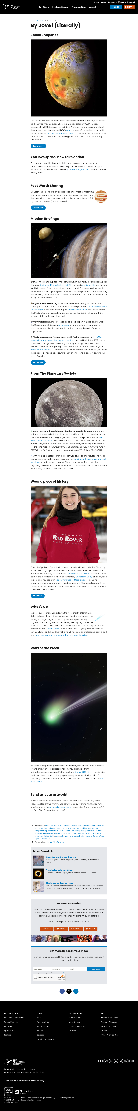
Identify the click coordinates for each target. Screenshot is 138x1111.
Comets (94, 828)
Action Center (75, 1017)
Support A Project (109, 1022)
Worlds (74, 825)
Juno (68, 130)
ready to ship (88, 285)
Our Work (43, 7)
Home (49, 842)
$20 (75, 928)
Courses (40, 1035)
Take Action (79, 7)
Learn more (38, 146)
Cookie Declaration (11, 1102)
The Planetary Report (46, 1039)
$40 (90, 928)
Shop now (37, 595)
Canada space (77, 831)
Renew (123, 2)
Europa (63, 828)
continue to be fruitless (42, 349)
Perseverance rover (77, 309)
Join (116, 7)
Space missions (91, 831)
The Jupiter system (51, 828)
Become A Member (77, 1026)
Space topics (51, 831)
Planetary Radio (52, 825)
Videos (40, 1030)
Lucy (87, 833)
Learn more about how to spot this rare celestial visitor (61, 635)
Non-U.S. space (63, 831)
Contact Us (25, 1080)
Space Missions (11, 1022)
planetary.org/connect (78, 169)
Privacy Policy (60, 973)
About (92, 7)
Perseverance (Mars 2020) (54, 833)
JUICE (52, 836)
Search (132, 2)
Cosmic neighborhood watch (61, 857)
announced (64, 325)
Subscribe (96, 969)
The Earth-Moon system (88, 825)
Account (113, 2)
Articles (40, 1017)
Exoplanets (40, 831)
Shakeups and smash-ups (59, 883)
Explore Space (60, 7)
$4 (47, 928)
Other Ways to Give (109, 1035)
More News (38, 362)
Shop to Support (108, 1026)
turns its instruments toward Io (62, 133)
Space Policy (10, 1030)
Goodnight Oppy (84, 576)
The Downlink (37, 20)
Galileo (46, 836)
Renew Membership (109, 1017)
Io (78, 828)
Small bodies (85, 828)
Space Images (43, 1026)
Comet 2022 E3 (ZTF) (84, 772)
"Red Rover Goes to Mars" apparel (71, 580)
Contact (72, 1030)
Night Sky (8, 1026)
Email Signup (74, 1022)
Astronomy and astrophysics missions (76, 836)
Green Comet (53, 628)
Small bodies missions (75, 833)
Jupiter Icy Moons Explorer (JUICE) (56, 285)
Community (101, 2)
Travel (104, 1030)
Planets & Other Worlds (14, 1017)
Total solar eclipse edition (59, 870)
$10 (61, 928)
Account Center (11, 1080)
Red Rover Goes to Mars (78, 573)
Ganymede (72, 828)
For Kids (7, 1035)
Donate (129, 7)
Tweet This (38, 207)
